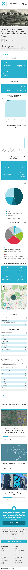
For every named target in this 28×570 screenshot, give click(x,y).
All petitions (4, 559)
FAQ (16, 548)
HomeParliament (19, 550)
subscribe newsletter (14, 541)
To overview (6, 54)
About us (3, 548)
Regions (3, 564)
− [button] (3, 289)
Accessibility (18, 562)
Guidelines (4, 557)
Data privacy (18, 559)
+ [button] (3, 286)
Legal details (18, 560)
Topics (3, 562)
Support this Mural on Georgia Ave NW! (14, 493)
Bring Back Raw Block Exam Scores (14, 463)
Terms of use (18, 557)
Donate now (14, 522)
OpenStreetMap (22, 308)
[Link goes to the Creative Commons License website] (2, 568)
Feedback (4, 552)
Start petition (4, 560)
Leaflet (3, 308)
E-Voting (17, 552)
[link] (25, 4)
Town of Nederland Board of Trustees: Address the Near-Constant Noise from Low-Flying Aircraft (14, 431)
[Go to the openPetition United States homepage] (9, 4)
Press (2, 550)
